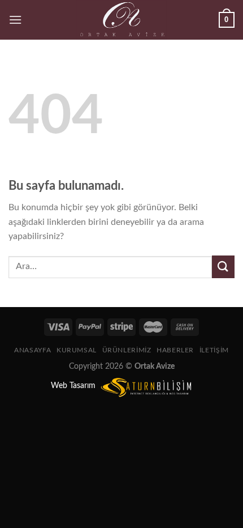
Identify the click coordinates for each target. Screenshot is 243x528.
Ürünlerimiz (126, 350)
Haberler (175, 350)
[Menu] (15, 19)
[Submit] (223, 267)
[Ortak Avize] (121, 20)
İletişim (214, 350)
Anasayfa (32, 350)
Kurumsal (77, 350)
